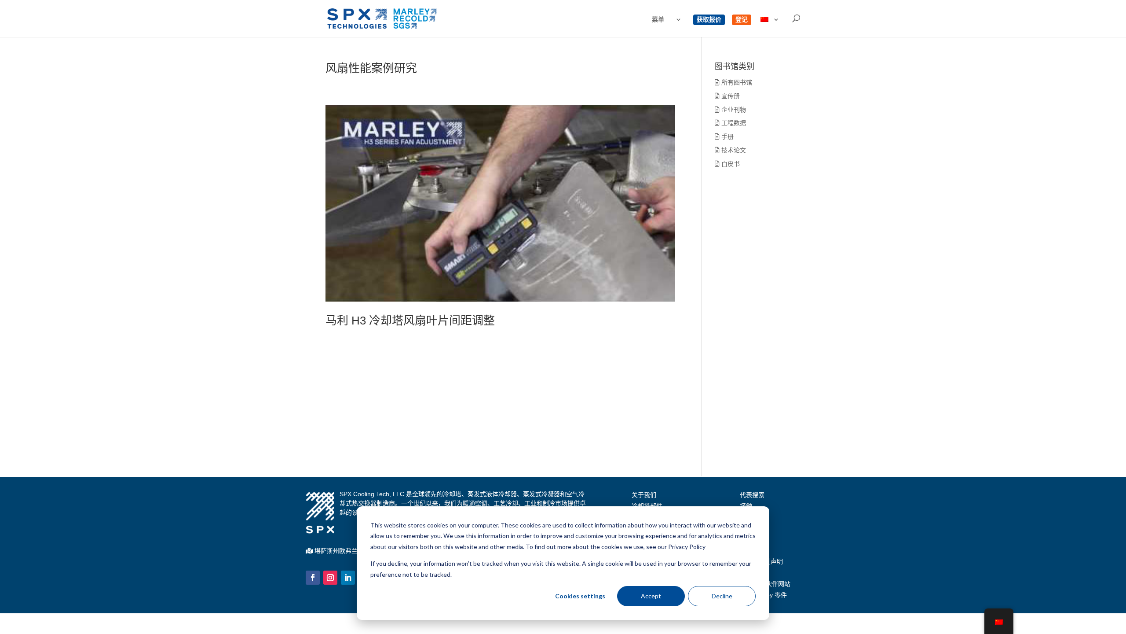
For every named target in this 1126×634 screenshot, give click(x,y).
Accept (651, 596)
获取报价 (709, 19)
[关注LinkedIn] (348, 578)
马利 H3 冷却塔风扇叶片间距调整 (410, 320)
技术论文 (733, 150)
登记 (741, 19)
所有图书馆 (736, 82)
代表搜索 (752, 494)
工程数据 (733, 122)
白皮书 (730, 163)
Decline (722, 596)
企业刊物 (733, 109)
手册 (727, 136)
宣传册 (730, 96)
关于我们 (644, 494)
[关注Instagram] (330, 578)
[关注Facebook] (313, 578)
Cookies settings (580, 596)
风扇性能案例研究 (371, 68)
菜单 (658, 19)
